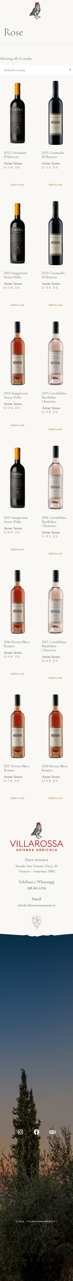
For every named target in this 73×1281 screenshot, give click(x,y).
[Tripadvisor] (52, 1132)
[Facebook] (36, 1132)
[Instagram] (20, 1132)
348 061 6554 (36, 888)
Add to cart (17, 184)
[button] (8, 10)
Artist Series (13, 163)
